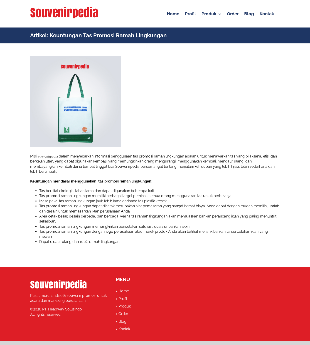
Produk (124, 306)
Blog (122, 321)
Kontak (124, 329)
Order (123, 314)
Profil (122, 299)
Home (123, 291)
